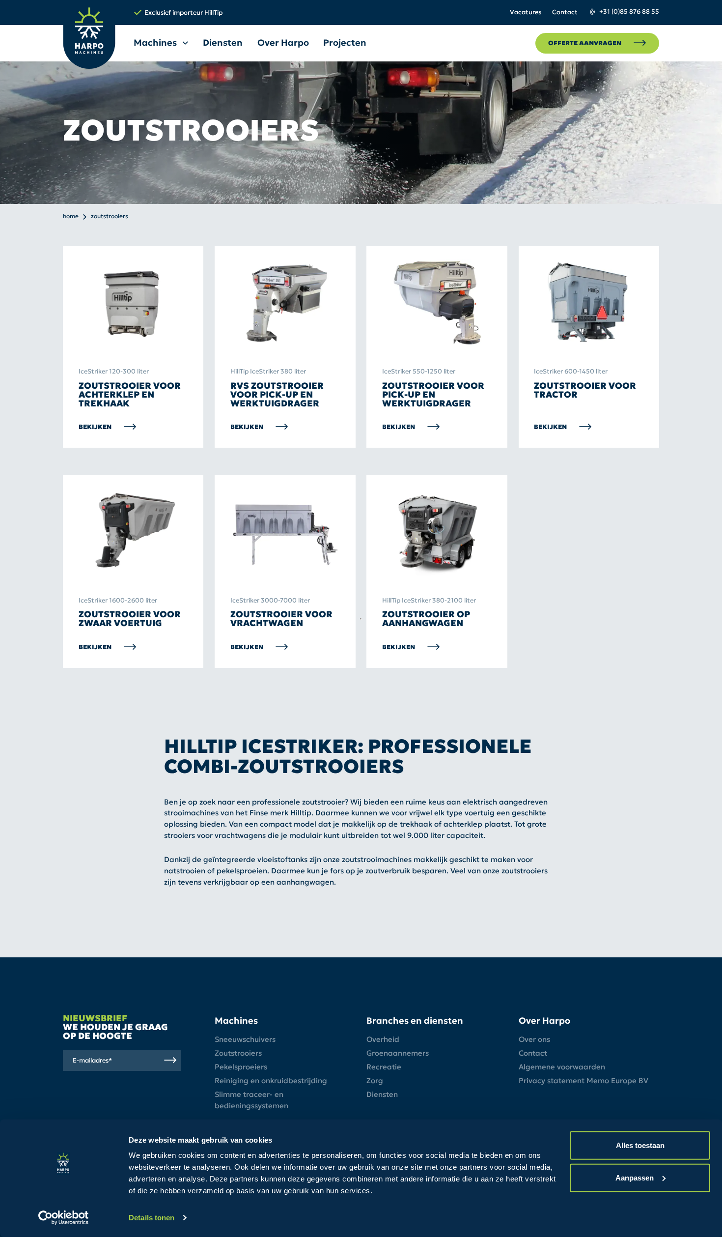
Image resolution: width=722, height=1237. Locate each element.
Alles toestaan (640, 1145)
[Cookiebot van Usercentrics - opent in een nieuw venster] (64, 1217)
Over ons (534, 1039)
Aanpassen (634, 1177)
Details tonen (151, 1217)
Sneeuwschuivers (245, 1039)
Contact (565, 12)
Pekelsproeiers (241, 1066)
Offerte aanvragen (584, 43)
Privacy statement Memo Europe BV (583, 1080)
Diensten (223, 42)
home (71, 216)
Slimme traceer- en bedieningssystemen (251, 1100)
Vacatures (525, 12)
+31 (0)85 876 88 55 (629, 11)
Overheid (382, 1039)
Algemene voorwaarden (562, 1066)
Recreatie (383, 1066)
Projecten (344, 42)
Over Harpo (283, 42)
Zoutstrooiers (238, 1053)
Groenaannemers (397, 1053)
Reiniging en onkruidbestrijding (271, 1080)
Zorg (374, 1080)
